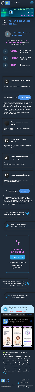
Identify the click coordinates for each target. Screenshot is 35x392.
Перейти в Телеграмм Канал (17, 311)
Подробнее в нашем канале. (12, 373)
